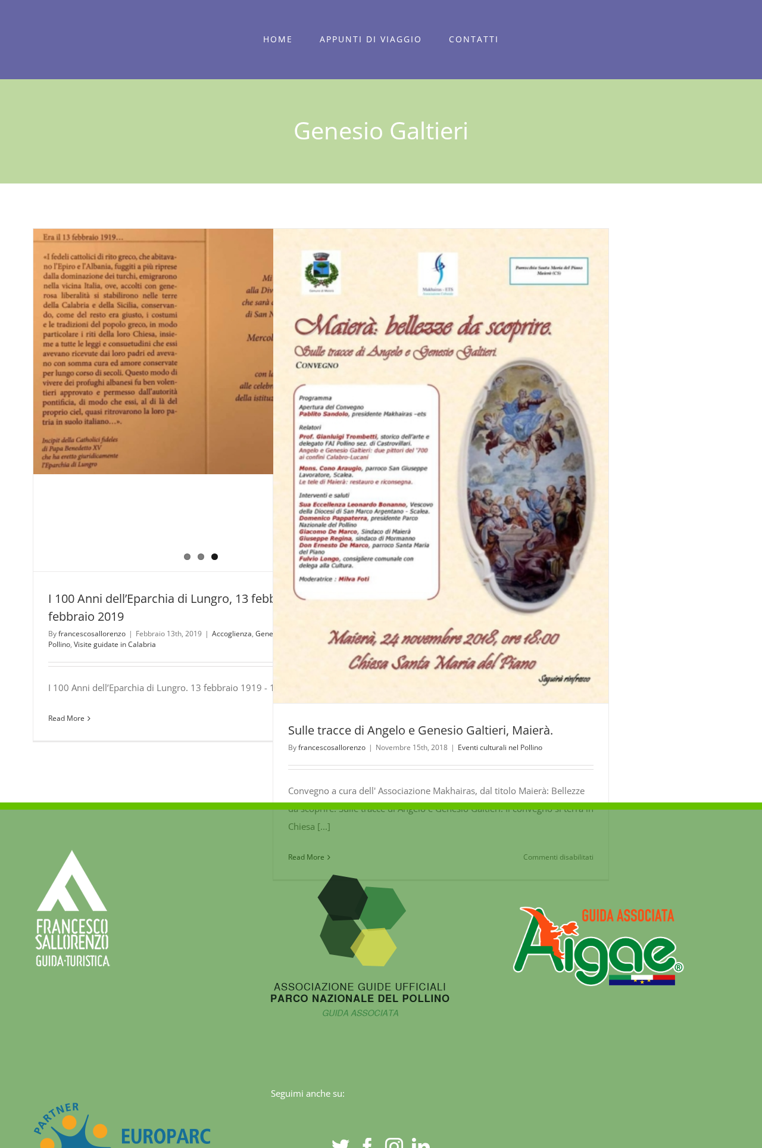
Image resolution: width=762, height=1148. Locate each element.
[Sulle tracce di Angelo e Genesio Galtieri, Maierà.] (441, 466)
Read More (66, 718)
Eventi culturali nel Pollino (500, 747)
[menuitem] (278, 39)
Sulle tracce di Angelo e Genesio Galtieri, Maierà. (419, 466)
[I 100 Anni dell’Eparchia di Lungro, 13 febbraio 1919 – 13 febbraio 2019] (200, 351)
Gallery (462, 466)
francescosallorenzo (92, 634)
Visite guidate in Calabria (115, 644)
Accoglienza (232, 634)
